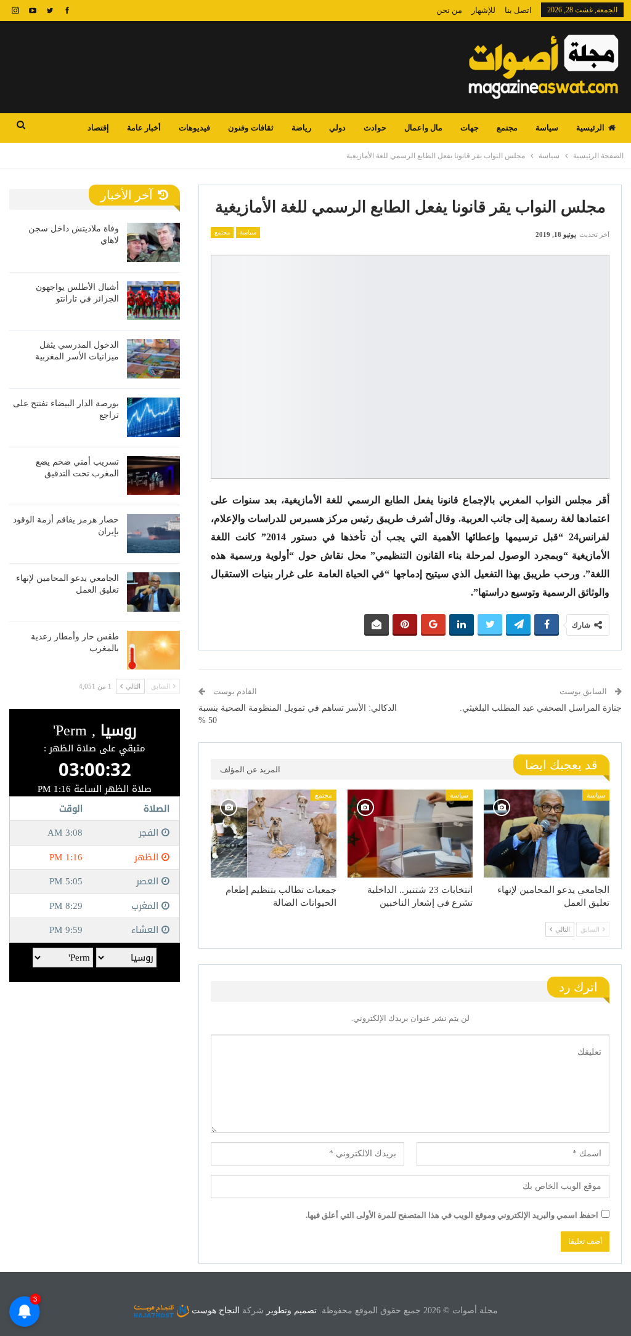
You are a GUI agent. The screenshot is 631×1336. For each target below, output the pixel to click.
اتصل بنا (518, 10)
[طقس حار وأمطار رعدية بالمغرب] (153, 650)
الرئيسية (590, 127)
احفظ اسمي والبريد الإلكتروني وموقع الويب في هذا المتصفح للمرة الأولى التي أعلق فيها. (452, 1215)
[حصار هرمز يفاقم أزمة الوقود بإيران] (153, 533)
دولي (337, 127)
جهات (469, 127)
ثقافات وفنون (250, 127)
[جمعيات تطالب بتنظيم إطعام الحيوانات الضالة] (273, 834)
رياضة (301, 127)
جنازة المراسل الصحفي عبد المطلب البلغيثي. (541, 708)
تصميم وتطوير (291, 1310)
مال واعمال (423, 127)
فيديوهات (194, 127)
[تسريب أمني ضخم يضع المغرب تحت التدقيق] (153, 475)
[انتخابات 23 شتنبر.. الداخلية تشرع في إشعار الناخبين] (410, 834)
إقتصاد (98, 127)
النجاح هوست (214, 1310)
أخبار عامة (144, 127)
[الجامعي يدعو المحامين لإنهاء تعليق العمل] (546, 834)
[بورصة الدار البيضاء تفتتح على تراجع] (153, 417)
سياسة (546, 127)
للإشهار (483, 10)
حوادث (375, 127)
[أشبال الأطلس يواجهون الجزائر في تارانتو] (153, 301)
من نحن (449, 10)
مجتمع (507, 127)
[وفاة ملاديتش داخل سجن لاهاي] (153, 242)
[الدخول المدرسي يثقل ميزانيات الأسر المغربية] (153, 358)
